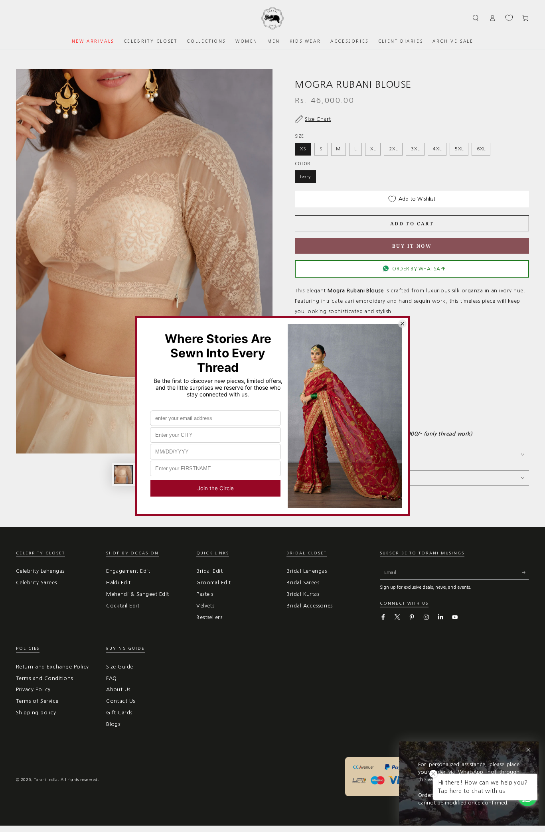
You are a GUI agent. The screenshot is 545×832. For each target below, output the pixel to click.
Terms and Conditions (44, 678)
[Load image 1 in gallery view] (123, 474)
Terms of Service (37, 701)
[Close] (528, 750)
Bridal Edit (209, 571)
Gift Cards (119, 712)
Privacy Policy (33, 689)
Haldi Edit (118, 582)
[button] (476, 18)
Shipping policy (36, 712)
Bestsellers (209, 617)
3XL (415, 148)
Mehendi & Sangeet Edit (137, 594)
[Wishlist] (509, 18)
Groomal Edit (213, 582)
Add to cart (412, 223)
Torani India (46, 779)
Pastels (204, 594)
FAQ (111, 678)
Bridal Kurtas (302, 594)
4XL (437, 148)
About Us (118, 689)
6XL (481, 148)
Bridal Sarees (302, 582)
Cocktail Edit (122, 605)
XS (303, 148)
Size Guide (119, 666)
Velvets (205, 605)
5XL (459, 148)
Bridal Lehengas (306, 571)
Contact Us (120, 701)
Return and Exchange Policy (52, 666)
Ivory (305, 176)
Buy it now (412, 246)
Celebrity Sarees (36, 582)
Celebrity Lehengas (40, 571)
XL (373, 148)
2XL (393, 148)
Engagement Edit (128, 571)
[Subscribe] (525, 572)
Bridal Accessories (309, 605)
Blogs (113, 724)
